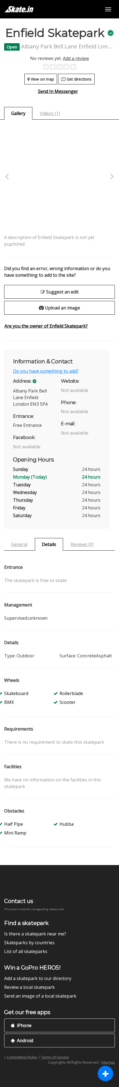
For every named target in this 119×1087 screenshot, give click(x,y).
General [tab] (19, 544)
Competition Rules (22, 1057)
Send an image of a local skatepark (40, 996)
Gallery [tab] (18, 113)
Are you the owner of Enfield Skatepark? (46, 326)
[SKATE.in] (19, 9)
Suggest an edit (62, 292)
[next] (111, 177)
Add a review (76, 58)
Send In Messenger (58, 91)
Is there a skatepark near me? (35, 934)
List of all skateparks (25, 951)
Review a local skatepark (29, 987)
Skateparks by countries (29, 943)
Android (24, 1040)
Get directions (79, 79)
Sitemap (108, 1062)
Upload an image (62, 308)
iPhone (24, 1025)
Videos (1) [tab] (50, 113)
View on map (42, 79)
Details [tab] (49, 544)
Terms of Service (55, 1057)
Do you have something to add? (46, 371)
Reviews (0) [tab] (82, 544)
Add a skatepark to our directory (37, 978)
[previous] (7, 177)
